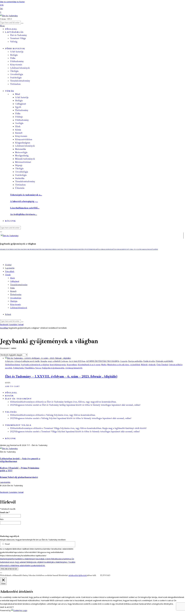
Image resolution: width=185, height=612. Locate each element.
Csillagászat (20, 103)
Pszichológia (21, 175)
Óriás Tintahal (162, 364)
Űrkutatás (19, 188)
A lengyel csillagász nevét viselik (26, 361)
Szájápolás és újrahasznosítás (53, 368)
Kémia (18, 129)
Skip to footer (19, 1)
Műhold (144, 364)
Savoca (38, 368)
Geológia (19, 123)
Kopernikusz (72, 364)
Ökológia (19, 168)
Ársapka (43, 361)
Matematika (20, 149)
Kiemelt (18, 133)
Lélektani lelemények (25, 146)
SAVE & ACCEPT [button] (7, 607)
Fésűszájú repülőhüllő (164, 361)
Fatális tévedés (149, 361)
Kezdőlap (4, 328)
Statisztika (19, 178)
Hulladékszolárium (12, 364)
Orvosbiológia (21, 171)
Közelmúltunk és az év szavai (89, 364)
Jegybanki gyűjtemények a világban (35, 364)
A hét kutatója (21, 97)
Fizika (17, 113)
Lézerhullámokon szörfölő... (24, 207)
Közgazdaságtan (22, 142)
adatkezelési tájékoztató (77, 575)
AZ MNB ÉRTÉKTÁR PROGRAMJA (102, 361)
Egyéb (18, 107)
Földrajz (19, 116)
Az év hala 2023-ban (77, 361)
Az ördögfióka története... (23, 214)
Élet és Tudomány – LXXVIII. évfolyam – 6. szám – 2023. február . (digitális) (61, 376)
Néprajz (18, 165)
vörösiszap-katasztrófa (73, 368)
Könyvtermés (21, 136)
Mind (17, 94)
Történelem (20, 184)
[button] (5, 249)
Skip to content (6, 1)
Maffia (103, 364)
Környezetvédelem (23, 139)
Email (7, 544)
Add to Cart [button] (12, 386)
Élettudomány (21, 110)
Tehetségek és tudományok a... (26, 194)
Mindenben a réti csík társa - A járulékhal (123, 364)
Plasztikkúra (29, 368)
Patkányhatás (18, 368)
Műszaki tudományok (25, 159)
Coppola (123, 361)
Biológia (19, 100)
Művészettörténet (23, 162)
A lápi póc (9, 361)
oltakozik (151, 364)
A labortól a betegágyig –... (24, 201)
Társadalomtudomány (25, 181)
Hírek (17, 126)
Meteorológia (21, 152)
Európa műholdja (135, 361)
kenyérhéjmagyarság (58, 364)
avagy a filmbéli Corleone (58, 361)
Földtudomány (22, 120)
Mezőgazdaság (22, 155)
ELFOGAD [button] (105, 575)
